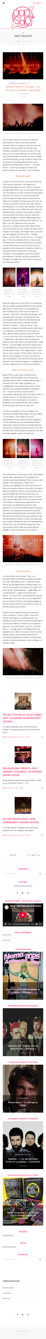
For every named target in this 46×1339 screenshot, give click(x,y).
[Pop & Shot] (23, 17)
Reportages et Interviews (18, 83)
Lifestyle (23, 1208)
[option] (23, 976)
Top (24, 1335)
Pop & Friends (7, 935)
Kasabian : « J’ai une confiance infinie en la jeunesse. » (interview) (23, 1160)
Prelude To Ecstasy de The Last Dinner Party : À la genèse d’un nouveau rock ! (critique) (22, 718)
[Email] (38, 855)
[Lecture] (6, 924)
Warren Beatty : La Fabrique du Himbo (23, 1104)
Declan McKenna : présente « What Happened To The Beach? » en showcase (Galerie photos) (22, 772)
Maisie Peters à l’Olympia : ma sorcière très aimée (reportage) (23, 88)
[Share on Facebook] (30, 855)
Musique (22, 1042)
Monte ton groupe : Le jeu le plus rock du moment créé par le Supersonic (23, 1215)
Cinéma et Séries (23, 1098)
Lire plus (13, 855)
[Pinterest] (35, 855)
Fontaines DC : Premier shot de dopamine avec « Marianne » (23, 1047)
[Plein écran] (40, 924)
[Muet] (37, 924)
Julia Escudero (23, 93)
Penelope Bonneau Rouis (13, 737)
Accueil (18, 41)
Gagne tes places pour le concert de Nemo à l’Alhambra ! (23, 991)
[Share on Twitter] (33, 855)
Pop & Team (6, 940)
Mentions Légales (8, 1288)
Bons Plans (23, 985)
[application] (23, 914)
